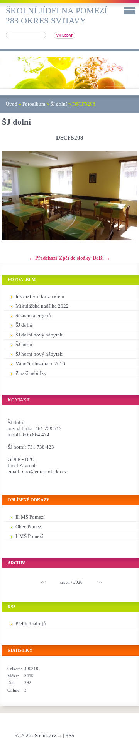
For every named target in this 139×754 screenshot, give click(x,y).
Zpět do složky (75, 258)
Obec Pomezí (29, 526)
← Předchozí (43, 258)
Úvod (11, 104)
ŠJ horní (23, 344)
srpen (65, 582)
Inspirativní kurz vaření (39, 296)
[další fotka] (124, 196)
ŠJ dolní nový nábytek (39, 335)
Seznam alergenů (33, 315)
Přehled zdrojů (30, 623)
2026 (78, 582)
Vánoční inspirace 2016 (40, 363)
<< (43, 582)
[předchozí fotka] (14, 196)
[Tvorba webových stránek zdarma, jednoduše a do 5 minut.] (60, 736)
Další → (101, 258)
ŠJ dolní (58, 104)
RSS (69, 735)
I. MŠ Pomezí (29, 536)
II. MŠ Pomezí (30, 517)
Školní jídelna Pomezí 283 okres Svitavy (56, 15)
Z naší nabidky (31, 373)
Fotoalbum (33, 104)
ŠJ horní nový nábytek (39, 354)
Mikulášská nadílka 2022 (42, 306)
